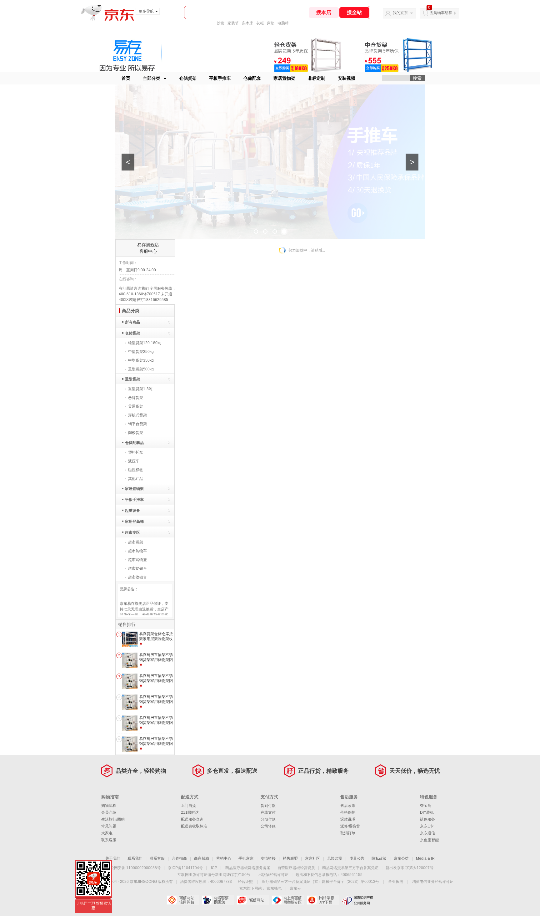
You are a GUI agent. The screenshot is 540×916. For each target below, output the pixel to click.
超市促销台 (137, 568)
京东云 (295, 888)
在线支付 (268, 812)
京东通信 (427, 833)
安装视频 (346, 78)
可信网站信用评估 (183, 900)
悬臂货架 (135, 397)
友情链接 (268, 858)
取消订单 (347, 833)
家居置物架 (284, 78)
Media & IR (425, 858)
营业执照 (395, 881)
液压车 (133, 461)
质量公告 (356, 858)
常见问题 (108, 826)
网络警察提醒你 (218, 900)
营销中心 (223, 858)
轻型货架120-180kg (145, 343)
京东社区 (312, 858)
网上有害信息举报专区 (288, 900)
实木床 (247, 23)
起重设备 (132, 510)
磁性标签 (135, 470)
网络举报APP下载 (323, 900)
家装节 (233, 23)
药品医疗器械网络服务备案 (247, 868)
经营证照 (245, 881)
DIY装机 (427, 812)
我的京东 (400, 13)
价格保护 (347, 812)
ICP (214, 868)
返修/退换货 (350, 826)
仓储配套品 (134, 442)
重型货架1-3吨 (140, 389)
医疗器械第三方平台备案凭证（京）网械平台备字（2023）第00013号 (320, 881)
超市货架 (135, 542)
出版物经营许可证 (273, 875)
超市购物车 (137, 551)
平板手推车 (220, 78)
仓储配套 (252, 78)
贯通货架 (135, 406)
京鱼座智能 (429, 840)
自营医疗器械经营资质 (296, 868)
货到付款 (268, 805)
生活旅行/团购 (113, 819)
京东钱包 (274, 888)
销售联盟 (290, 858)
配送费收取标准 (194, 826)
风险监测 (334, 858)
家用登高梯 (134, 521)
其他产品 (135, 478)
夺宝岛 (425, 805)
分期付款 (268, 819)
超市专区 (132, 532)
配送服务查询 (192, 819)
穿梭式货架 (137, 415)
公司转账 (268, 826)
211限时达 (190, 812)
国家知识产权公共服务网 (358, 900)
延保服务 (427, 819)
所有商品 (132, 322)
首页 (126, 78)
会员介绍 (108, 812)
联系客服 (108, 840)
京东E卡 (427, 826)
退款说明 (347, 819)
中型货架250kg (141, 351)
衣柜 (260, 23)
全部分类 (151, 78)
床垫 (270, 23)
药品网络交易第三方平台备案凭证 (350, 868)
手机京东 (245, 858)
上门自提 (188, 805)
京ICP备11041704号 (185, 868)
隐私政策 (379, 858)
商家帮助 (201, 858)
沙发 (220, 23)
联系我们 (135, 858)
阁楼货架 (135, 432)
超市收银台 (137, 577)
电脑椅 (283, 23)
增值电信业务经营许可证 (432, 881)
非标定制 (316, 78)
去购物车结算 (441, 13)
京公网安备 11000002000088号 (134, 868)
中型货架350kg (141, 360)
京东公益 (401, 858)
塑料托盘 (135, 452)
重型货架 (132, 379)
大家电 (106, 833)
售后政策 (347, 805)
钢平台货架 (137, 424)
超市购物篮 (137, 559)
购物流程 (108, 805)
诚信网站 (253, 900)
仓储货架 (188, 78)
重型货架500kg (141, 369)
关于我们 (112, 858)
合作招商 (179, 858)
